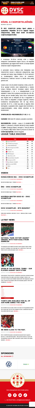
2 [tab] (14, 372)
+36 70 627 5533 (10, 400)
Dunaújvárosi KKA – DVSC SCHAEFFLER (17, 177)
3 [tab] (16, 372)
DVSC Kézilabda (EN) (15, 405)
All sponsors (6, 356)
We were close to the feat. (13, 330)
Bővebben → (21, 250)
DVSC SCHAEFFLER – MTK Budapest (15, 208)
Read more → (19, 182)
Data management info (13, 390)
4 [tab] (19, 372)
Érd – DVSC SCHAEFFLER (11, 187)
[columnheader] (15, 139)
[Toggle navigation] (31, 10)
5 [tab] (21, 372)
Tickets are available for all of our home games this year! (15, 302)
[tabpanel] (9, 364)
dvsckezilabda (13, 179)
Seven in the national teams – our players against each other (16, 269)
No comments (20, 179)
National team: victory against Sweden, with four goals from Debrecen (15, 240)
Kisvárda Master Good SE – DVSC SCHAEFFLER (15, 197)
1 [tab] (11, 372)
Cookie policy (24, 390)
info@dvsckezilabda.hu (23, 400)
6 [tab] (24, 372)
